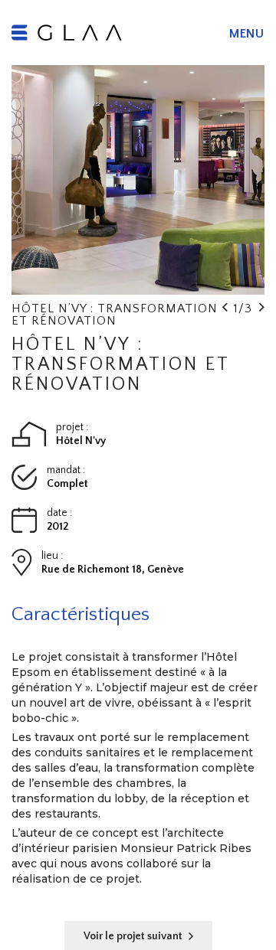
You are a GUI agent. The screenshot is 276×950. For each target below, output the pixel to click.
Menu (246, 34)
